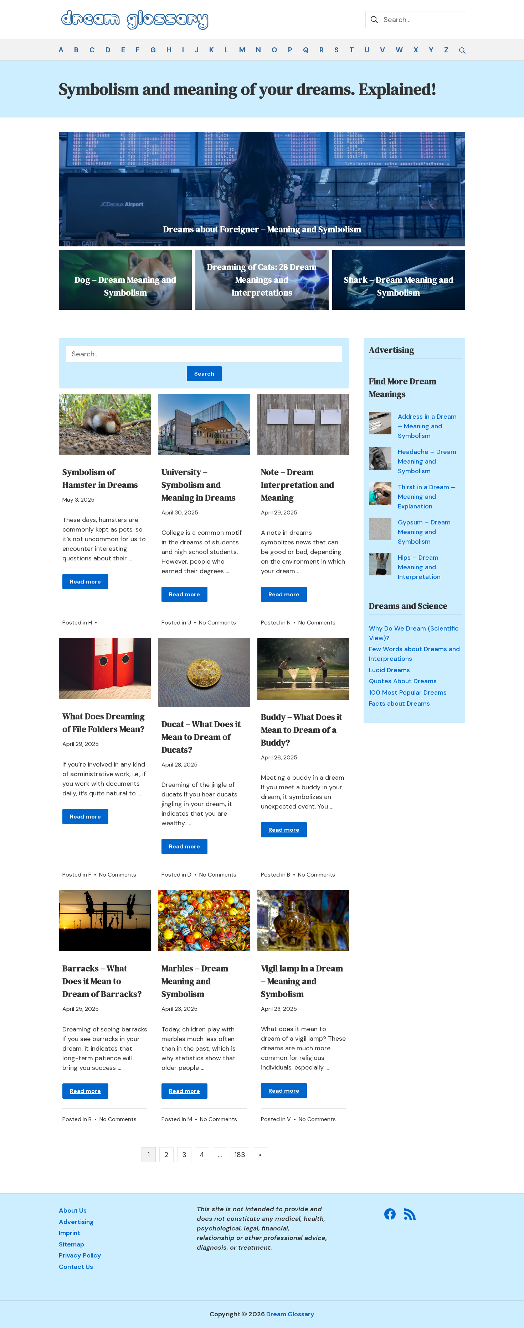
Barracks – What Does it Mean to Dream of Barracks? (102, 981)
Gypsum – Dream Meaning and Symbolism (424, 532)
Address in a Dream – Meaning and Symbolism (427, 426)
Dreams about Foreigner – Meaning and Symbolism (262, 229)
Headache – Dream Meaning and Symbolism (427, 461)
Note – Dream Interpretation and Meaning (297, 484)
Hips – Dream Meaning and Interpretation (419, 567)
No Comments (217, 622)
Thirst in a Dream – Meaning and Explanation (426, 497)
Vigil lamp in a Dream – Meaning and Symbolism (302, 981)
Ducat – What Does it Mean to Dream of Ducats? (201, 737)
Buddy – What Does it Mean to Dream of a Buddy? (301, 729)
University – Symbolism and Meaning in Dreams (198, 484)
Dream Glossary (290, 1314)
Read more (85, 581)
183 (240, 1154)
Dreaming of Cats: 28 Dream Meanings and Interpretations (262, 279)
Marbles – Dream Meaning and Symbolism (194, 981)
